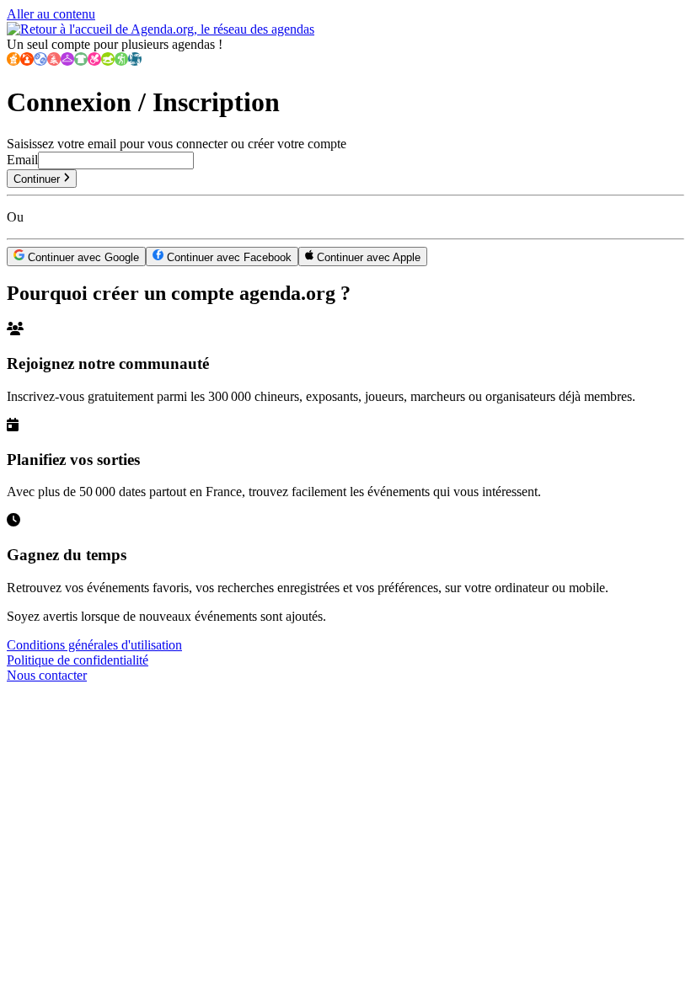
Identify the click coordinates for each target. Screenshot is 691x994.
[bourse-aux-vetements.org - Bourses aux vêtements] (81, 61)
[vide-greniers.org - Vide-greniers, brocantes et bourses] (13, 61)
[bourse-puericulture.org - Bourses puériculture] (94, 61)
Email (22, 159)
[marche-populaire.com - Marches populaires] (121, 61)
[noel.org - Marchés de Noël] (54, 61)
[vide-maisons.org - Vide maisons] (27, 61)
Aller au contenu (51, 14)
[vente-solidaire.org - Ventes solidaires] (135, 61)
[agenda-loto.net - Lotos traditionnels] (40, 61)
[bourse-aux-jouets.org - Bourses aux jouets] (108, 61)
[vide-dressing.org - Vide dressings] (67, 61)
